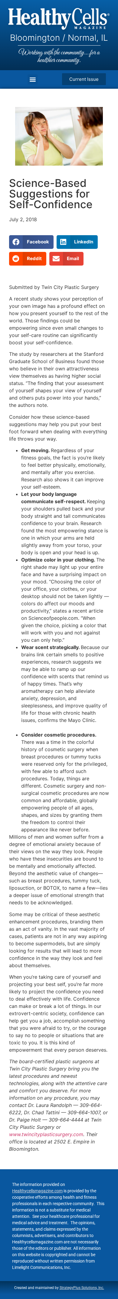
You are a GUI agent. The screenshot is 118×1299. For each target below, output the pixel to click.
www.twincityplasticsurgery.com (46, 1134)
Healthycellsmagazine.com (37, 1190)
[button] (33, 79)
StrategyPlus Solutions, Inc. (82, 1288)
